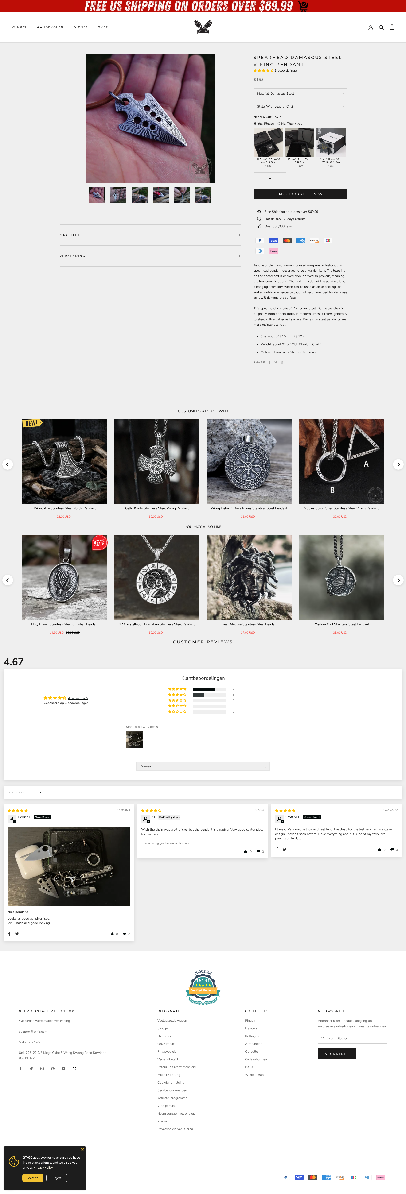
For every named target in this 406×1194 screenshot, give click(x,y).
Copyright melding (170, 1082)
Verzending (72, 256)
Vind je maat (166, 1106)
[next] (398, 464)
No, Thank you (291, 123)
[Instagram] (42, 1068)
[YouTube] (63, 1068)
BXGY (249, 1067)
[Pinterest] (282, 362)
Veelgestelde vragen (172, 1020)
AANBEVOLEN (50, 27)
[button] (264, 70)
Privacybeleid (166, 1051)
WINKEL (19, 27)
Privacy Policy (43, 1167)
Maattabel (71, 235)
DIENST (81, 27)
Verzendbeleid (167, 1059)
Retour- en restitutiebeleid (176, 1067)
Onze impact (166, 1044)
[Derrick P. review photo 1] (69, 866)
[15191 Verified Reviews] (203, 1006)
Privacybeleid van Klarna (175, 1129)
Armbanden (253, 1044)
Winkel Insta (254, 1075)
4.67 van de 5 (78, 698)
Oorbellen (252, 1051)
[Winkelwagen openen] (392, 27)
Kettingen (252, 1036)
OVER (103, 27)
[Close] (82, 1150)
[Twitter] (275, 362)
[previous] (7, 464)
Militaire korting (168, 1075)
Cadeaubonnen (256, 1059)
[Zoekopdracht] (381, 27)
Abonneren (337, 1053)
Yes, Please (266, 123)
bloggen (163, 1028)
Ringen (250, 1020)
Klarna (162, 1121)
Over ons (164, 1036)
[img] (18, 810)
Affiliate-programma (172, 1098)
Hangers (251, 1028)
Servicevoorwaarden (172, 1090)
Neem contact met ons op (176, 1113)
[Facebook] (269, 362)
